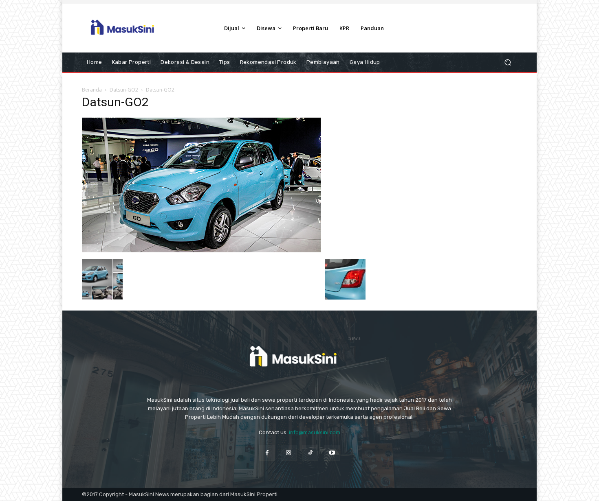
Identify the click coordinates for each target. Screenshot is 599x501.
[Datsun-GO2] (201, 250)
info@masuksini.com (314, 432)
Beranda (92, 89)
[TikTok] (310, 453)
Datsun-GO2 (124, 89)
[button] (507, 62)
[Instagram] (289, 453)
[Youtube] (332, 453)
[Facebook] (267, 453)
